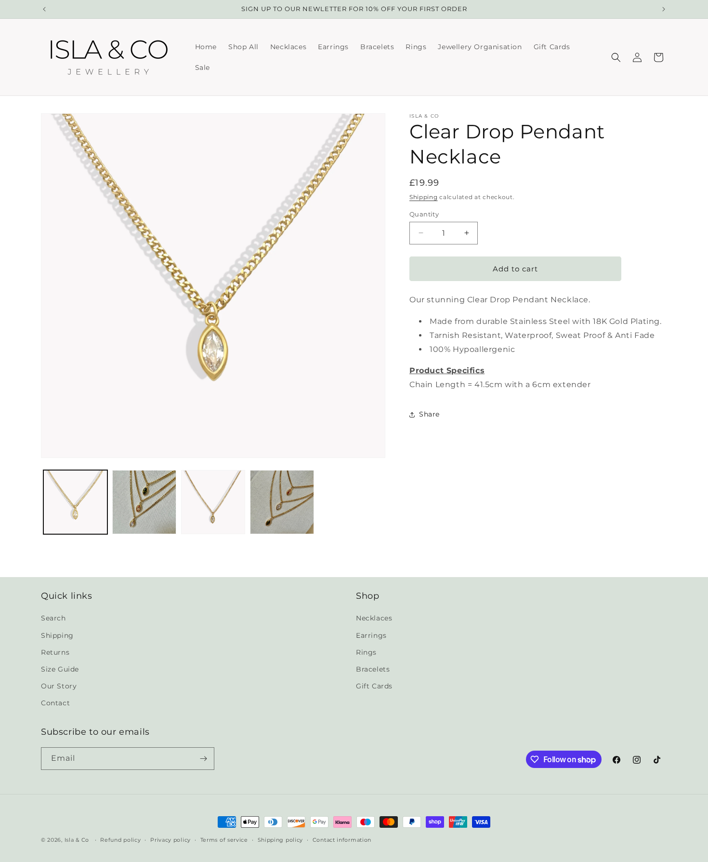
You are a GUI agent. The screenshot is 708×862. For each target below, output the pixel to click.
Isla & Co (77, 839)
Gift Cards (374, 686)
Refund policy (120, 839)
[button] (616, 57)
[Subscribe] (203, 758)
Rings (366, 652)
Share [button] (429, 414)
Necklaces (374, 618)
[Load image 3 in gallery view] (213, 502)
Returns (55, 652)
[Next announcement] (663, 9)
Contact (55, 703)
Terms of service (224, 839)
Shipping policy (280, 839)
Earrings (371, 635)
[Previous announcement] (44, 9)
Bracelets (373, 669)
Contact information (342, 839)
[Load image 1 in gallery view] (75, 502)
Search (53, 618)
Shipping (423, 197)
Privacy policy (170, 839)
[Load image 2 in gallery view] (144, 502)
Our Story (59, 686)
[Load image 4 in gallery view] (282, 502)
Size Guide (60, 669)
